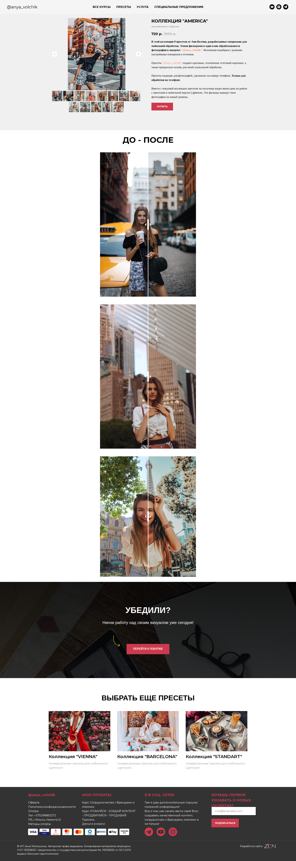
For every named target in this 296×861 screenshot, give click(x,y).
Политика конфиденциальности (52, 806)
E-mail (215, 804)
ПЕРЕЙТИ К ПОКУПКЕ (148, 648)
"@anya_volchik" (191, 50)
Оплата (33, 811)
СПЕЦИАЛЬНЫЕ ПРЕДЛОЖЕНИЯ (178, 7)
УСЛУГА (143, 7)
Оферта (33, 802)
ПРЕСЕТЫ (123, 7)
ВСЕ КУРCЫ (101, 7)
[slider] (148, 224)
